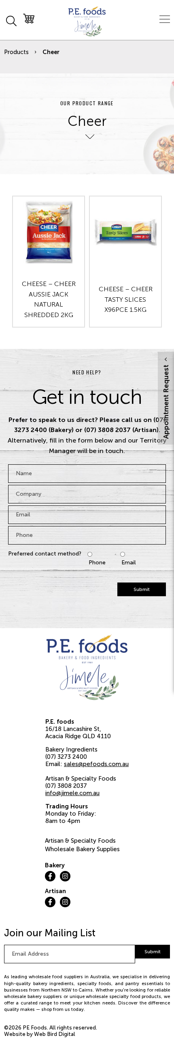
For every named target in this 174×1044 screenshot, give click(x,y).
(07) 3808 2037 (66, 785)
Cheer (50, 52)
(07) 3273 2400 (66, 756)
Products (16, 52)
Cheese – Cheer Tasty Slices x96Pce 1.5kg (126, 299)
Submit (142, 589)
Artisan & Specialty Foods (80, 840)
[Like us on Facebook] (50, 876)
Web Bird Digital (54, 1034)
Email (128, 562)
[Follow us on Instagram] (65, 876)
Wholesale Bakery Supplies (82, 849)
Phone (97, 562)
